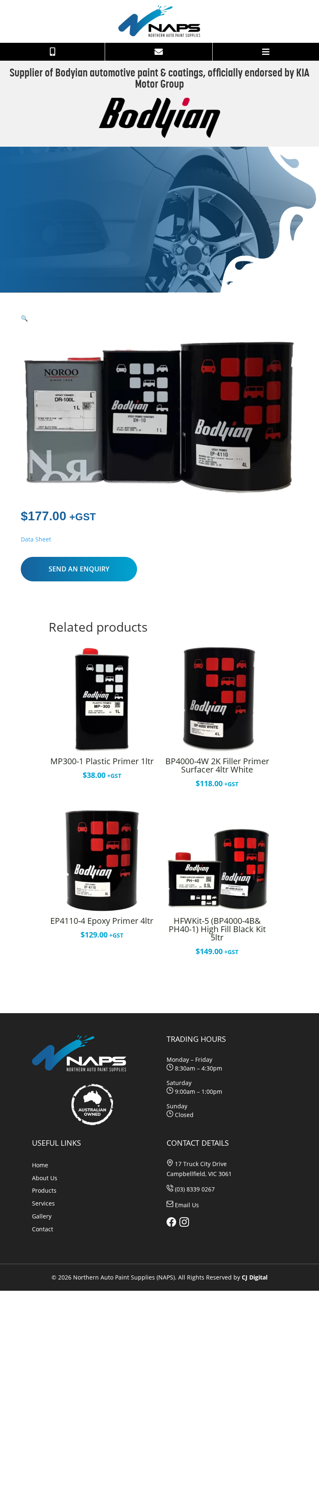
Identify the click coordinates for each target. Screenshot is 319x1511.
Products (44, 1190)
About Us (44, 1178)
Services (43, 1203)
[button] (24, 318)
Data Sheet (36, 539)
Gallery (42, 1216)
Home (40, 1165)
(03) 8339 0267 (195, 1189)
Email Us (187, 1205)
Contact (42, 1229)
